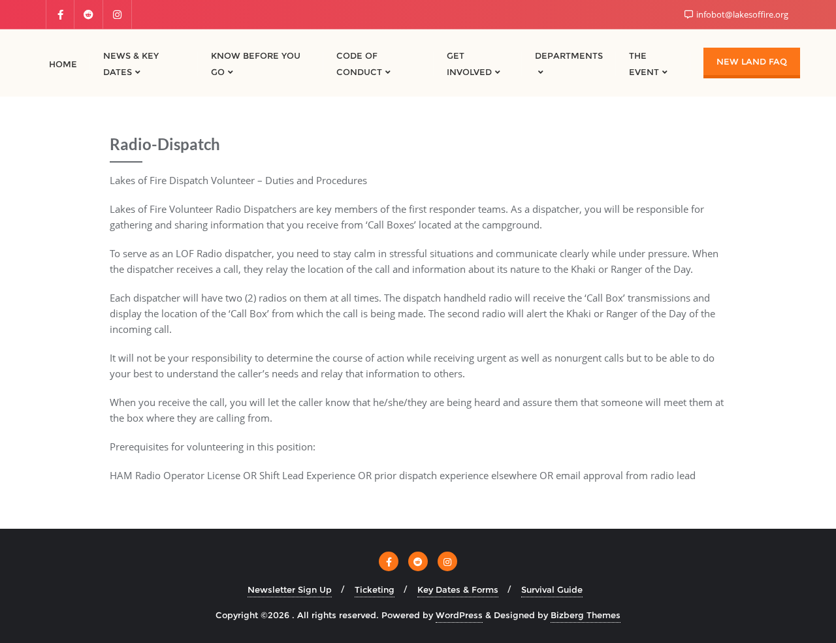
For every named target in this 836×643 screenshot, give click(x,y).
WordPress (459, 615)
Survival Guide (552, 589)
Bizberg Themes (585, 615)
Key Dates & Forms (457, 589)
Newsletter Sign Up (290, 589)
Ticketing (374, 589)
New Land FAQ (751, 61)
